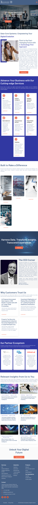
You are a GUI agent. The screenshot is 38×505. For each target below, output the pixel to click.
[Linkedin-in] (8, 497)
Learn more (17, 112)
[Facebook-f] (2, 497)
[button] (1, 17)
